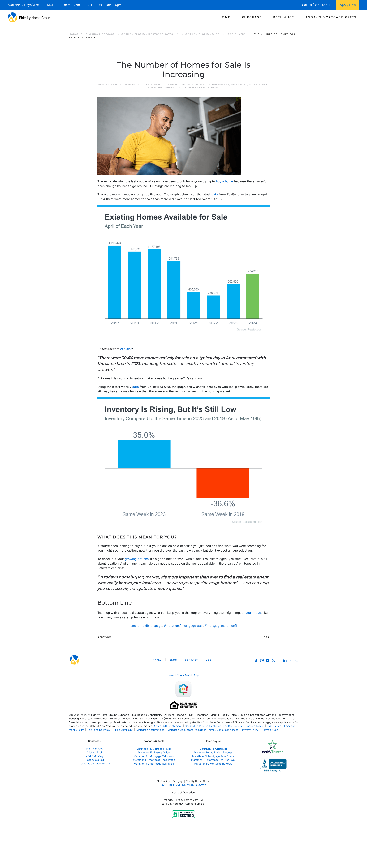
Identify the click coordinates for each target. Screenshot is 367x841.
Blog (173, 660)
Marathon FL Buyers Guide (154, 752)
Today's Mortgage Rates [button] (331, 17)
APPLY (157, 660)
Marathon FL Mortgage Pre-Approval (213, 759)
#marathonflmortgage (146, 626)
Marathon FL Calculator (213, 748)
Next (264, 637)
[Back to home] (29, 17)
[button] (183, 826)
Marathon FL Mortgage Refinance (154, 763)
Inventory (239, 84)
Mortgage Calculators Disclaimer (186, 729)
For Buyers (220, 84)
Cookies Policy (255, 725)
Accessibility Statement (168, 725)
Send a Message (95, 756)
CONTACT (191, 660)
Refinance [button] (283, 17)
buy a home (224, 181)
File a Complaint (123, 729)
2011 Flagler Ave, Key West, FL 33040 (183, 784)
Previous (105, 637)
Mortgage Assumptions (150, 729)
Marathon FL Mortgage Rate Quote (213, 756)
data (214, 194)
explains (126, 349)
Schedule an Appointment (94, 763)
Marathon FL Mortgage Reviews (213, 763)
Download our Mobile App (183, 675)
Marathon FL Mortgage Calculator (154, 756)
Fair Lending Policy (99, 729)
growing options (137, 559)
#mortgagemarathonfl (221, 626)
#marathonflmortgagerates (183, 626)
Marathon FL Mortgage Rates (153, 748)
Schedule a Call (95, 759)
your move (253, 613)
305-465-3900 (94, 748)
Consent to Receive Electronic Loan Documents (213, 725)
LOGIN (210, 660)
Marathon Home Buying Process (213, 752)
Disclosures (274, 725)
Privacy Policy (250, 729)
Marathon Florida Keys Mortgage (142, 84)
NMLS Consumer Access (223, 729)
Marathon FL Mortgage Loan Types (154, 759)
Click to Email (94, 752)
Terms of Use (270, 729)
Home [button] (224, 17)
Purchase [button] (252, 17)
